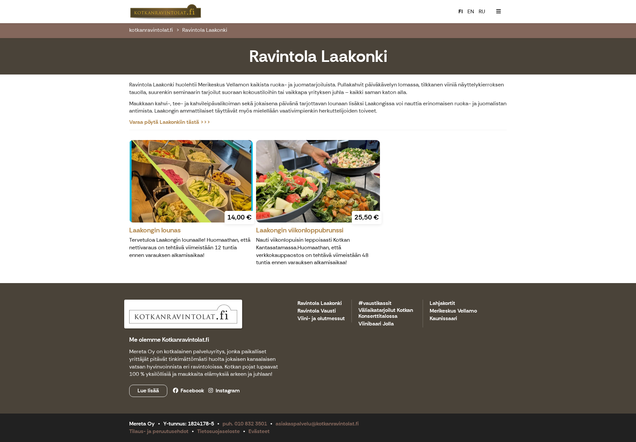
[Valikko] (498, 11)
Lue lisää (148, 390)
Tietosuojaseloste (218, 431)
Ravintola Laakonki (204, 29)
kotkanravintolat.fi (151, 29)
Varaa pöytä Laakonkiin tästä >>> (169, 122)
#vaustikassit (375, 303)
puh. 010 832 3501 (245, 423)
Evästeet (259, 431)
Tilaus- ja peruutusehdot (158, 431)
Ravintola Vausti (316, 311)
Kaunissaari (443, 319)
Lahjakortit (442, 303)
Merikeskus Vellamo (453, 311)
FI (460, 11)
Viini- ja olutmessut (321, 319)
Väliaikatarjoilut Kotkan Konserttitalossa (385, 313)
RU (482, 11)
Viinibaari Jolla (376, 324)
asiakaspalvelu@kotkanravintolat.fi (317, 423)
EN (470, 11)
